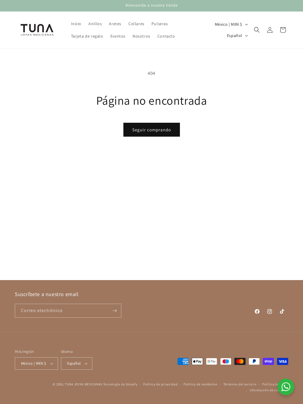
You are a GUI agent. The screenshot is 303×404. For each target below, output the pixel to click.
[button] (256, 29)
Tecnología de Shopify (120, 384)
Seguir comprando (151, 129)
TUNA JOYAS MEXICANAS (83, 384)
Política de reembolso (200, 384)
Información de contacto (269, 390)
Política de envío (275, 384)
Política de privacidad (160, 384)
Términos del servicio (240, 384)
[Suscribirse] (114, 311)
